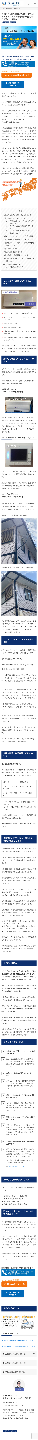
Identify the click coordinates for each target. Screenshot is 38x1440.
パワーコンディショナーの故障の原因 (19, 236)
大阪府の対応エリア (16, 267)
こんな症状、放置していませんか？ (18, 215)
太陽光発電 (6, 22)
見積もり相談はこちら (16, 1166)
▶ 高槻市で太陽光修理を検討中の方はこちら (17, 1340)
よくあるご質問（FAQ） (14, 252)
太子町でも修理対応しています (17, 255)
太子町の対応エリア (13, 264)
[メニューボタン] (34, 3)
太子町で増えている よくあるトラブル (19, 218)
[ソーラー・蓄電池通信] (12, 3)
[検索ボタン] (27, 3)
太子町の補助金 (11, 249)
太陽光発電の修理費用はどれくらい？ (19, 239)
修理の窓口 (12, 22)
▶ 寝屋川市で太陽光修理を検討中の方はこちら (18, 1346)
